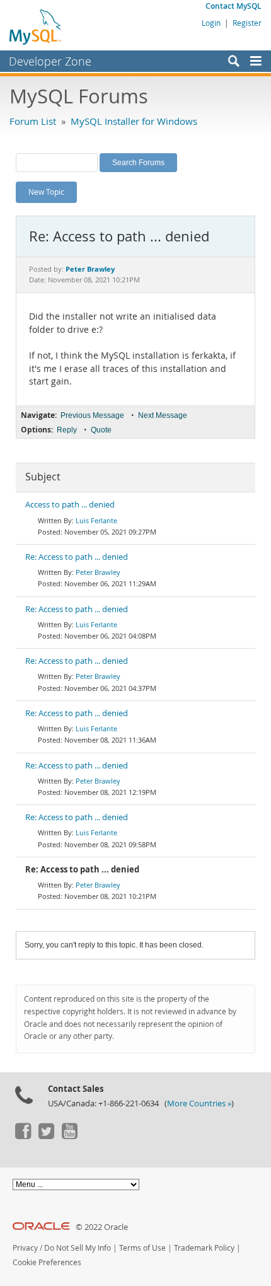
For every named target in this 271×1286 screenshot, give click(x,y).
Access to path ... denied (70, 504)
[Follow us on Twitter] (46, 1136)
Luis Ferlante (96, 520)
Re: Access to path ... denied (76, 557)
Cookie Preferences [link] (47, 1262)
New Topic (46, 192)
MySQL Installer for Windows (134, 121)
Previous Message (92, 415)
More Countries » (199, 1103)
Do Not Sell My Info (77, 1248)
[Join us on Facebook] (23, 1136)
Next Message (162, 415)
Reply (67, 430)
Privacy (25, 1248)
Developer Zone (50, 61)
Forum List (32, 121)
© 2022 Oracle (102, 1227)
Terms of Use (142, 1248)
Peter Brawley (98, 572)
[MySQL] (36, 26)
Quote (101, 430)
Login (211, 23)
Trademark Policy (204, 1248)
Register (247, 23)
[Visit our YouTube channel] (69, 1136)
